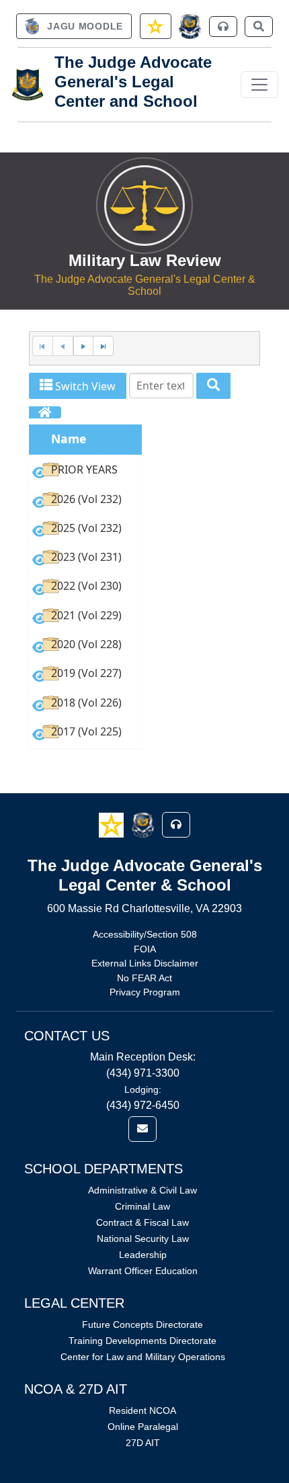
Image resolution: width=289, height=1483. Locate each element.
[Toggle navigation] (259, 84)
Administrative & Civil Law (142, 1190)
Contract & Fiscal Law (142, 1222)
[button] (112, 824)
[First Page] (42, 346)
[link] (74, 26)
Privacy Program (145, 992)
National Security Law (143, 1238)
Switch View (84, 386)
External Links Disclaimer (144, 963)
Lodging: (142, 1089)
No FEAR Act (144, 978)
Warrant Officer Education (143, 1270)
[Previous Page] (62, 346)
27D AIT (143, 1442)
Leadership (143, 1254)
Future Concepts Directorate (142, 1324)
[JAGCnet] (190, 26)
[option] (85, 471)
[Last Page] (103, 346)
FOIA (145, 949)
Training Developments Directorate (142, 1340)
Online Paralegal (143, 1426)
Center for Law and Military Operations (142, 1356)
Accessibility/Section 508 (145, 934)
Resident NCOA (142, 1410)
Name (68, 439)
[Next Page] (83, 346)
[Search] (213, 386)
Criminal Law (142, 1206)
